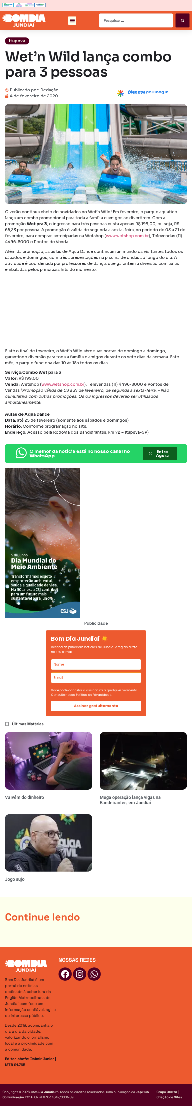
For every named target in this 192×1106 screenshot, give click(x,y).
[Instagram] (79, 974)
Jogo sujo (14, 879)
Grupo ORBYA (166, 1092)
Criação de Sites (169, 1097)
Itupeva (17, 40)
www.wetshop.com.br (127, 235)
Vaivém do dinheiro (24, 797)
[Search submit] (183, 20)
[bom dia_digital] (42, 616)
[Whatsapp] (94, 974)
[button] (72, 20)
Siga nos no (148, 92)
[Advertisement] (96, 311)
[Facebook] (65, 974)
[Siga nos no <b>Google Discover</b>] (120, 93)
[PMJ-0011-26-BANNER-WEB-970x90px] (24, 5)
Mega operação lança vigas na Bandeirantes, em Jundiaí (130, 800)
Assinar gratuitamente (96, 705)
